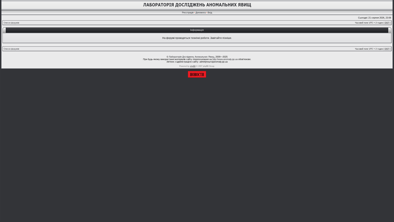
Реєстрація (188, 12)
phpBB (193, 66)
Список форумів (11, 23)
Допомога (201, 12)
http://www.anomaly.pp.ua (225, 59)
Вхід (210, 12)
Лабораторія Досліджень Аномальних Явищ (191, 57)
